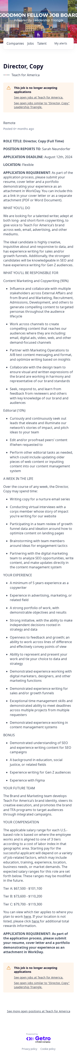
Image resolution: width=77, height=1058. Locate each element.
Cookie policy (47, 1049)
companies (15, 43)
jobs (30, 43)
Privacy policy (29, 1049)
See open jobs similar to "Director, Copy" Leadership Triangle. (42, 105)
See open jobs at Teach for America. (38, 97)
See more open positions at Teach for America (38, 1011)
